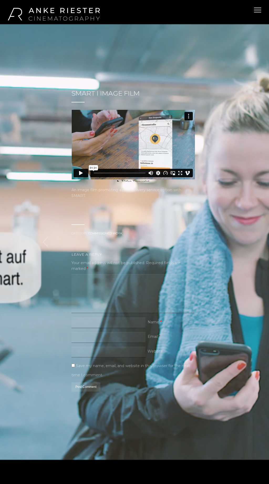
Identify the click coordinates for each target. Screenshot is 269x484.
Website (155, 351)
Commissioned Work (105, 233)
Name (155, 322)
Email (154, 336)
